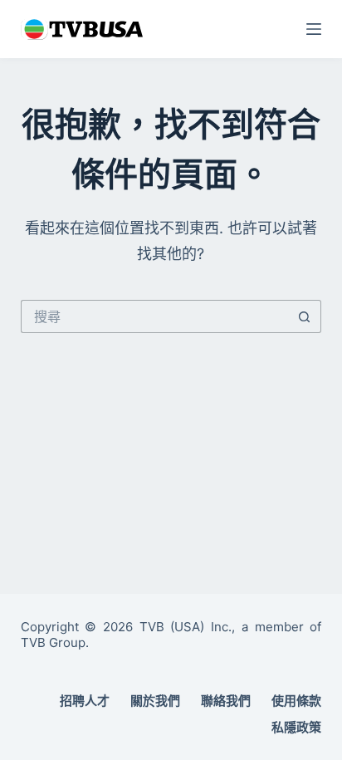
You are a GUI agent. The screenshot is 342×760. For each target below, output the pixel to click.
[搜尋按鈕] (304, 316)
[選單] (313, 29)
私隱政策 (296, 727)
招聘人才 (85, 701)
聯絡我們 (226, 701)
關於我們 (155, 701)
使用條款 (296, 701)
